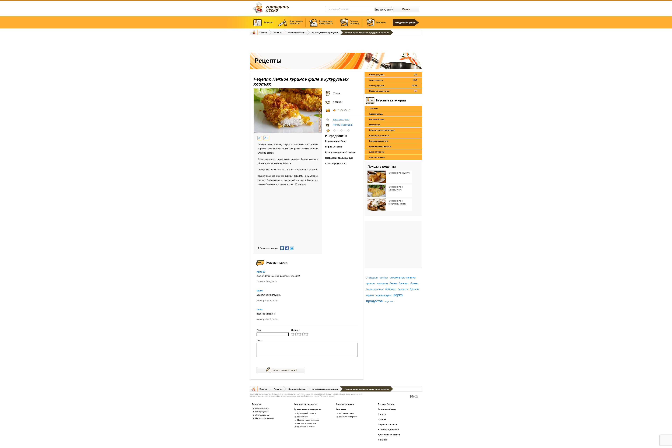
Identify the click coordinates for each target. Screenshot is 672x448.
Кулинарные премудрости (307, 409)
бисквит (403, 283)
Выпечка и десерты (388, 429)
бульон (414, 289)
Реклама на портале (348, 417)
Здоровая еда (376, 114)
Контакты (381, 22)
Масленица (374, 125)
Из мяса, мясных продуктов (325, 32)
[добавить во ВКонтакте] (282, 248)
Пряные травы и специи (308, 420)
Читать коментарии (342, 125)
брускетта (403, 289)
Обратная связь (346, 413)
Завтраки (373, 108)
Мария (260, 291)
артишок (370, 283)
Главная (263, 32)
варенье (370, 295)
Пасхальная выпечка (393, 91)
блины (414, 283)
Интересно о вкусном (307, 423)
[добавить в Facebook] (287, 248)
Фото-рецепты (393, 80)
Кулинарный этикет (305, 427)
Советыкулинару (354, 22)
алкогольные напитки (402, 277)
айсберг (384, 278)
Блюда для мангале (378, 141)
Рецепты (268, 22)
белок (393, 283)
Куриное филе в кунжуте (399, 173)
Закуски (382, 419)
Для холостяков (377, 157)
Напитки (382, 440)
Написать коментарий (284, 370)
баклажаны (382, 283)
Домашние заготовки (389, 434)
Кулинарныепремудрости (326, 22)
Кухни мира (302, 417)
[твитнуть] (292, 248)
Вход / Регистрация (405, 22)
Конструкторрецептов (296, 22)
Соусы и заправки (387, 424)
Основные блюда (296, 32)
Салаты (382, 414)
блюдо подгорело (374, 289)
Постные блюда (376, 119)
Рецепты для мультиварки (382, 130)
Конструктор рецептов (305, 404)
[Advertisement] (336, 44)
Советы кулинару (345, 404)
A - (259, 138)
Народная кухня (341, 119)
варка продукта (383, 295)
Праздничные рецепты (380, 146)
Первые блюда (386, 404)
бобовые (390, 289)
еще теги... (390, 301)
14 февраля (372, 278)
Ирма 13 (261, 272)
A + (266, 137)
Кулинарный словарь (306, 413)
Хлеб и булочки (376, 152)
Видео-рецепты (393, 74)
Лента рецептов (393, 85)
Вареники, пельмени (379, 136)
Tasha (259, 309)
